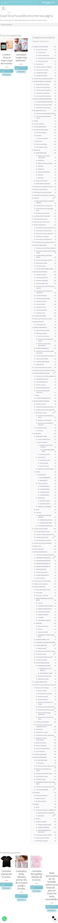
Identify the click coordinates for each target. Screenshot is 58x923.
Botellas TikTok (42, 690)
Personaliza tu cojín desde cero (44, 239)
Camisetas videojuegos (42, 280)
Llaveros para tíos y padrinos (43, 96)
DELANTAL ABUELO (45, 503)
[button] (4, 918)
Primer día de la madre (42, 776)
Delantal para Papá (43, 626)
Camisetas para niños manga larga (45, 735)
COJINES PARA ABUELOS (42, 575)
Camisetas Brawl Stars (42, 277)
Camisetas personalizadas (41, 528)
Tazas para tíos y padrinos (42, 93)
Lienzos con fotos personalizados (43, 543)
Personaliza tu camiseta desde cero (45, 227)
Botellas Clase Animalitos (41, 189)
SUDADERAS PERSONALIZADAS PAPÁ (45, 642)
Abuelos (38, 472)
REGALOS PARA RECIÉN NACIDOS (42, 99)
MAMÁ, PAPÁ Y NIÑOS (41, 436)
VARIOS (36, 121)
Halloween (37, 792)
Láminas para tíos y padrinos (43, 90)
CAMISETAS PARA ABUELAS (43, 563)
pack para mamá (44, 466)
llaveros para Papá (43, 632)
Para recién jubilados (41, 144)
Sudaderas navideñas (41, 821)
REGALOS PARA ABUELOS (40, 552)
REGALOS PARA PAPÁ (39, 587)
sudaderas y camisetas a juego (45, 469)
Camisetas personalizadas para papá (45, 651)
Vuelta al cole (37, 546)
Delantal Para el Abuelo (44, 611)
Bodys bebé (37, 150)
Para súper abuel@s (41, 132)
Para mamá (39, 141)
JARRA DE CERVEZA (41, 569)
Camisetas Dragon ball (42, 283)
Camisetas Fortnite (41, 274)
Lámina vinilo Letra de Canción (46, 58)
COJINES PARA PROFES (40, 127)
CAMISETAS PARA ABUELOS (43, 566)
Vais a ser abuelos (40, 578)
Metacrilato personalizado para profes (44, 242)
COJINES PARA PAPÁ (41, 645)
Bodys (37, 395)
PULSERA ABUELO (44, 495)
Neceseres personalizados (43, 748)
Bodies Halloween (40, 798)
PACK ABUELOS (42, 474)
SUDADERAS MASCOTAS (42, 379)
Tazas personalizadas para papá (44, 657)
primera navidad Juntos (44, 439)
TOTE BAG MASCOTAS (41, 382)
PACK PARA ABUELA (45, 477)
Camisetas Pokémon (41, 295)
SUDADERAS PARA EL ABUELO (45, 606)
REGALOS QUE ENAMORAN (41, 46)
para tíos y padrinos (39, 124)
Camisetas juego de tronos (43, 531)
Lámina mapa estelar (43, 336)
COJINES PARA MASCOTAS (43, 388)
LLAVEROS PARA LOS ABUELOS (42, 216)
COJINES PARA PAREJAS (42, 348)
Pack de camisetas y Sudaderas (44, 67)
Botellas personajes (41, 745)
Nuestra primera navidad (42, 838)
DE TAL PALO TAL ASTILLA (44, 676)
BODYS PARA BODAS (41, 153)
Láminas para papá (41, 654)
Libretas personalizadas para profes (43, 186)
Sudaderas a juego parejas (44, 824)
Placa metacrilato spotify (42, 330)
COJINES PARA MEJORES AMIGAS (44, 269)
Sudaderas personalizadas (40, 584)
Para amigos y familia (41, 147)
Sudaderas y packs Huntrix (42, 213)
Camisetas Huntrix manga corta (44, 205)
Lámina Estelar (42, 52)
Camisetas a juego (40, 779)
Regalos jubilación (39, 321)
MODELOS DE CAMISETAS (40, 272)
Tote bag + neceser (41, 266)
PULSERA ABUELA (44, 486)
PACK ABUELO (43, 480)
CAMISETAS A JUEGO (43, 679)
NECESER (40, 166)
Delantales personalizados (41, 129)
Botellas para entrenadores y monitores (44, 195)
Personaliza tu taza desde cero (44, 230)
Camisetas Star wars (41, 301)
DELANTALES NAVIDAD (42, 841)
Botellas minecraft (43, 696)
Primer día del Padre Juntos (43, 589)
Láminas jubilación (41, 324)
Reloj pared (41, 763)
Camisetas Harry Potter (42, 537)
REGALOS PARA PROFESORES (41, 401)
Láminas (40, 603)
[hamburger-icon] (9, 12)
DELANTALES (41, 498)
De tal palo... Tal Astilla (42, 595)
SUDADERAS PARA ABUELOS (43, 558)
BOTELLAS (41, 178)
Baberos (38, 818)
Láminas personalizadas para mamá (45, 787)
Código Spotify (40, 364)
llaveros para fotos (45, 454)
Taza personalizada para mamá (44, 773)
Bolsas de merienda (41, 742)
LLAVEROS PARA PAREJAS (42, 361)
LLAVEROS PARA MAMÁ (40, 316)
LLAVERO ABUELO (44, 492)
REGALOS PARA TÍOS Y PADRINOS (42, 81)
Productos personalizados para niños (43, 685)
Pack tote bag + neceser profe (42, 222)
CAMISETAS (41, 160)
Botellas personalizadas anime (46, 710)
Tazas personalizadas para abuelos (45, 555)
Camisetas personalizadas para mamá (46, 766)
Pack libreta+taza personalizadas (42, 192)
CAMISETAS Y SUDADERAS (44, 506)
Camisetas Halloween (41, 795)
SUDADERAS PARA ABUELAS (43, 560)
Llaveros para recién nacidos (43, 107)
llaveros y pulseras (43, 483)
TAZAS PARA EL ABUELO (44, 620)
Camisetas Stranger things (43, 298)
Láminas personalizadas (42, 236)
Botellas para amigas (41, 263)
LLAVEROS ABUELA (45, 489)
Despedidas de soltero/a (40, 110)
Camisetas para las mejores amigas (45, 248)
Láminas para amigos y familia (44, 260)
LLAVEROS (40, 617)
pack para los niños (45, 460)
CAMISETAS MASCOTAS (46, 523)
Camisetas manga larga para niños (45, 534)
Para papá (38, 135)
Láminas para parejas (41, 333)
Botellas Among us (43, 699)
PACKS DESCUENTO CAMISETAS (46, 813)
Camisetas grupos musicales (43, 540)
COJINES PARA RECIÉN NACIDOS (44, 102)
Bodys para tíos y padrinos (43, 84)
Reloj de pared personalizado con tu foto (44, 370)
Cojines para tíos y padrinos (43, 87)
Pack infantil (39, 729)
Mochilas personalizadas (42, 722)
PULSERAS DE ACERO (41, 75)
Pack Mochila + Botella (42, 732)
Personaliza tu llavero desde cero (44, 233)
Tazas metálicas (40, 751)
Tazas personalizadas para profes (42, 367)
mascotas (38, 512)
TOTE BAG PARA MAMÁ (42, 789)
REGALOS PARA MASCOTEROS (42, 373)
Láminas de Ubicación (43, 55)
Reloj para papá (42, 648)
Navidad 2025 (37, 433)
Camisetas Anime (40, 304)
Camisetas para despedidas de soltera (45, 113)
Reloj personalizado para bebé (44, 104)
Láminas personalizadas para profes (43, 78)
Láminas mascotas (41, 385)
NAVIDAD (36, 804)
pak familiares (41, 457)
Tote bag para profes (41, 428)
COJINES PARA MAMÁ (41, 760)
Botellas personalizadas (42, 687)
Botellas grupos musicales (45, 693)
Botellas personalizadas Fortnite (46, 707)
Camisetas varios (40, 313)
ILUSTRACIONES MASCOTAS (45, 525)
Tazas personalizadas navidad (43, 835)
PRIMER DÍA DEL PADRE (44, 665)
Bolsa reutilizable (38, 549)
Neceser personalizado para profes (43, 318)
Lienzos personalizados (42, 358)
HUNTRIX (36, 198)
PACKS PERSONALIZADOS (42, 663)
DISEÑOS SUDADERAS (43, 827)
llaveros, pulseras (42, 442)
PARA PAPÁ (39, 623)
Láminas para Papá (43, 138)
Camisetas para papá (41, 660)
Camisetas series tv (41, 307)
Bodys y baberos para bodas (45, 163)
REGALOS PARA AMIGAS (40, 245)
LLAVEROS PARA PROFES (40, 682)
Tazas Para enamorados (42, 70)
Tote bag (40, 430)
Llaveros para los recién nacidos (42, 581)
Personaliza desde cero (40, 225)
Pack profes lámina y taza (40, 219)
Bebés (37, 509)
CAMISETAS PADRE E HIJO (43, 639)
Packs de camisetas (41, 801)
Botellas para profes (41, 412)
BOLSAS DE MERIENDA (44, 172)
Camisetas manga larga (40, 754)
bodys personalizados (41, 180)
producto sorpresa (41, 404)
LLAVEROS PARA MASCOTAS (43, 398)
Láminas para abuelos (41, 572)
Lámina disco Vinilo (43, 61)
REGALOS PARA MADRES (40, 757)
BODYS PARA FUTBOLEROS (43, 183)
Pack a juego (39, 592)
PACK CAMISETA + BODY (46, 673)
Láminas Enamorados (41, 49)
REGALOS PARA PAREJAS (40, 327)
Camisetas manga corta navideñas (45, 810)
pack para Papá (44, 463)
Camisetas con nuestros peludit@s (45, 376)
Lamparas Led (39, 64)
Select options (6, 74)
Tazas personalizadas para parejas (45, 356)
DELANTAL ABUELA (45, 501)
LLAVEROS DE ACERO (41, 73)
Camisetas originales (41, 310)
